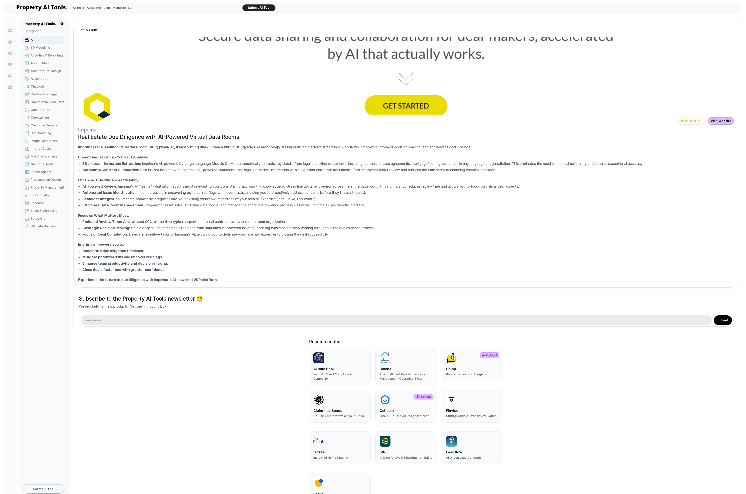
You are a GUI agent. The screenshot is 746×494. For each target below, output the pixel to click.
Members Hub (122, 8)
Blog (107, 8)
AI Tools (78, 8)
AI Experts (94, 8)
